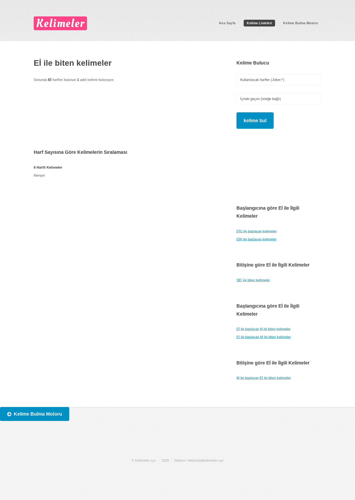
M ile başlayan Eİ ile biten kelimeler (263, 378)
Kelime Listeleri (259, 23)
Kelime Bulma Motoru (300, 23)
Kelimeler (60, 23)
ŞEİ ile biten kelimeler (253, 280)
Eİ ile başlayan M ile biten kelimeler (263, 337)
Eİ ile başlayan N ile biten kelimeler (263, 329)
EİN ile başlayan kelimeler (256, 239)
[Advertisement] (127, 119)
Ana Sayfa (227, 23)
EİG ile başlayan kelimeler (256, 231)
